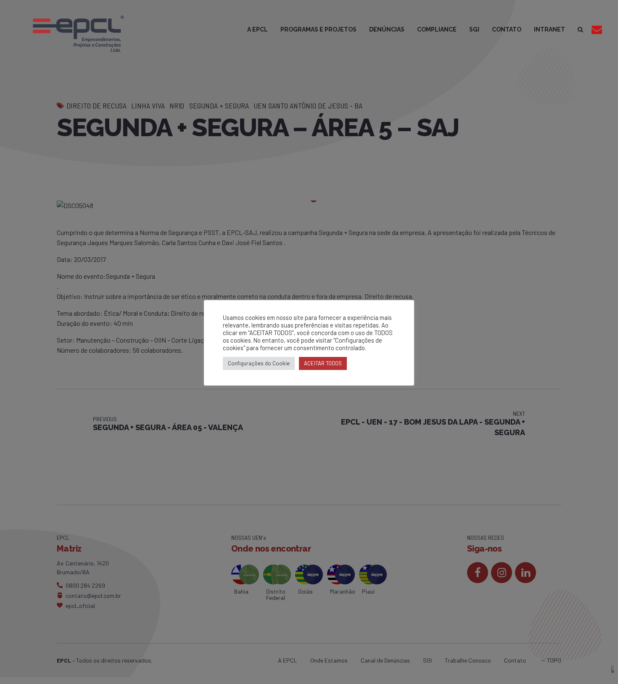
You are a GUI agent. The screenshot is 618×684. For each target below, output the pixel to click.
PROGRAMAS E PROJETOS (318, 29)
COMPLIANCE (437, 29)
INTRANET (549, 29)
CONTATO (506, 29)
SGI (474, 29)
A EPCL (257, 29)
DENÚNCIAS (386, 29)
